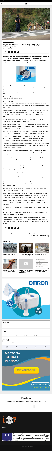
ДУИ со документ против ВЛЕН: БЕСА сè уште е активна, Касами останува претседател (42, 271)
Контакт (3, 430)
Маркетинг (4, 428)
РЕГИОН (12, 42)
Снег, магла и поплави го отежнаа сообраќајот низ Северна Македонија (40, 255)
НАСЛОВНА (8, 42)
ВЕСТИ (4, 42)
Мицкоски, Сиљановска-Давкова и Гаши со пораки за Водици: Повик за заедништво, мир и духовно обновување (9, 272)
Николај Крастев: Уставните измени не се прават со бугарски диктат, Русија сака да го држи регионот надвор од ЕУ (39, 235)
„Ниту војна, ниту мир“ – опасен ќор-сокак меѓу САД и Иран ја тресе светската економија (26, 255)
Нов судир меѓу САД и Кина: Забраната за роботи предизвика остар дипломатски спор (10, 255)
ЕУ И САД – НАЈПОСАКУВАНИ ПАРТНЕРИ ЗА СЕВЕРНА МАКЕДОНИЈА (26, 271)
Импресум (4, 427)
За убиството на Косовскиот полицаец (12, 233)
